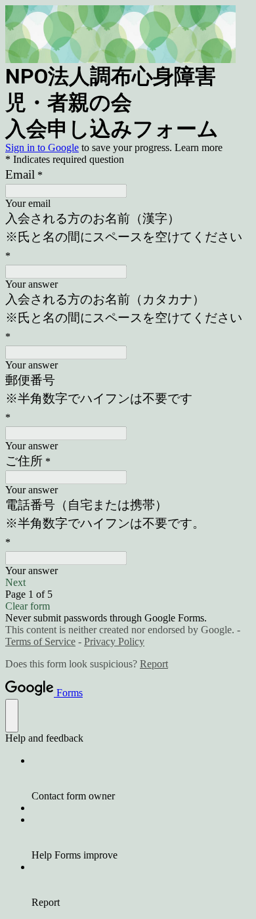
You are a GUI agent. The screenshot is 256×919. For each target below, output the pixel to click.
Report (154, 663)
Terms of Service (40, 641)
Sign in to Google (42, 147)
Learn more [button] (199, 147)
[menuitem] (141, 778)
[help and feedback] (11, 715)
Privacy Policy (114, 641)
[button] (128, 583)
